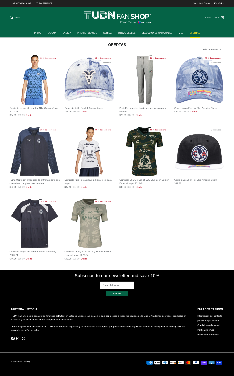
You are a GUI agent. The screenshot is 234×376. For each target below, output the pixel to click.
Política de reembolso (208, 334)
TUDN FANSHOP (44, 3)
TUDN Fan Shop (23, 362)
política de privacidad (208, 320)
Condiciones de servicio (209, 325)
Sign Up (117, 293)
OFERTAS (195, 33)
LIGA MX (51, 33)
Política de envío (205, 330)
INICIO (37, 33)
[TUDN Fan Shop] (117, 17)
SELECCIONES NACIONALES (157, 33)
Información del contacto (209, 316)
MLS (181, 33)
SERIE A (107, 33)
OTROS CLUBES (126, 33)
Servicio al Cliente (201, 3)
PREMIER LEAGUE (87, 33)
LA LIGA (67, 33)
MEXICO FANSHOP (21, 3)
